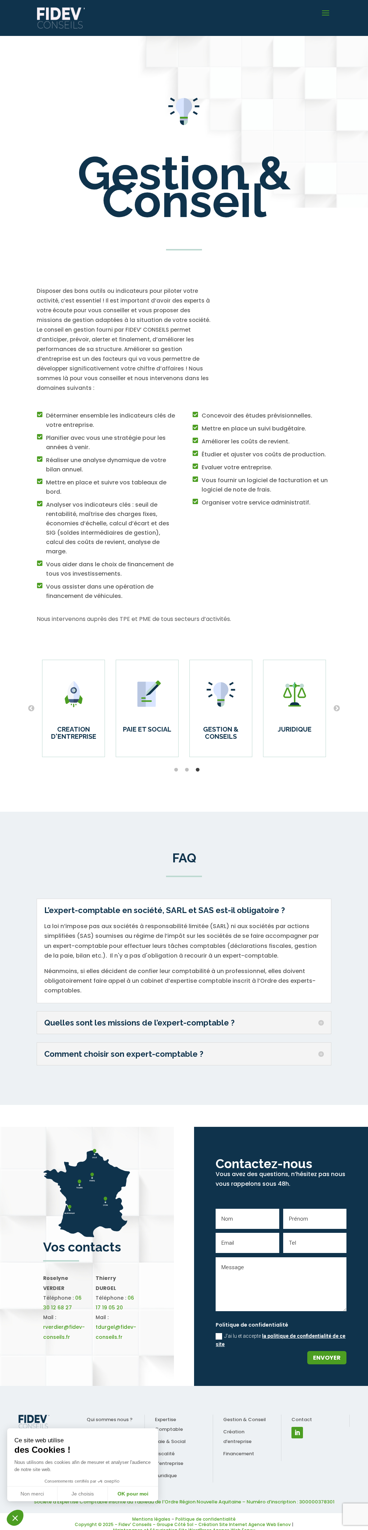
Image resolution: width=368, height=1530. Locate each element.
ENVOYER (327, 1358)
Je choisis (83, 1494)
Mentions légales (151, 1519)
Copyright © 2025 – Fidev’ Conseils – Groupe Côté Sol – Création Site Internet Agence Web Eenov (183, 1524)
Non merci (32, 1494)
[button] (15, 1517)
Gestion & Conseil (244, 1419)
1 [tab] (176, 770)
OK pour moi (133, 1494)
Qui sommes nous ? (110, 1419)
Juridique (166, 1475)
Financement (238, 1453)
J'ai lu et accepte (280, 1340)
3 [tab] (197, 770)
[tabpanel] (294, 708)
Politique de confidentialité (205, 1519)
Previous (31, 708)
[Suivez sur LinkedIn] (297, 1432)
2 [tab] (186, 770)
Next (336, 708)
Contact (301, 1419)
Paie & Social (170, 1441)
